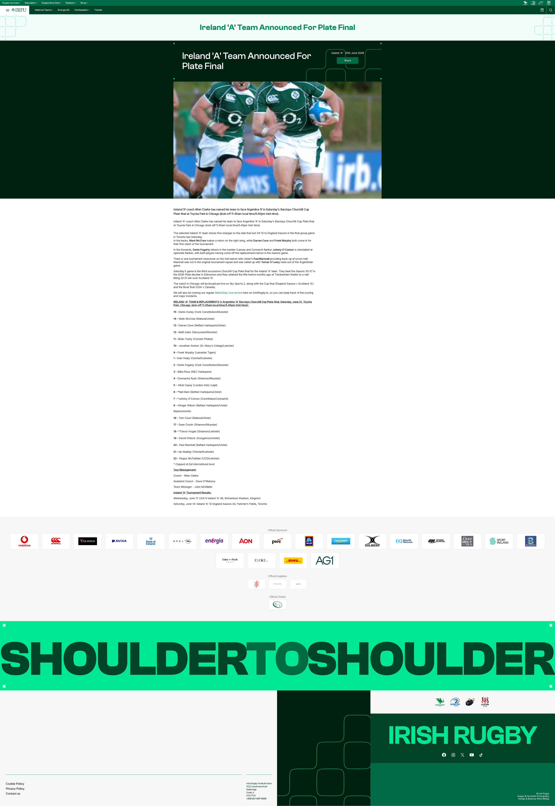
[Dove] (467, 541)
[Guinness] (87, 541)
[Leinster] (533, 3)
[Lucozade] (341, 541)
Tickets (98, 10)
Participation (81, 10)
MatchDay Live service (228, 292)
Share (347, 60)
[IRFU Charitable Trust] (277, 604)
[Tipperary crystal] (277, 584)
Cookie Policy (15, 783)
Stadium (70, 3)
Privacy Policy (15, 788)
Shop (83, 3)
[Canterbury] (56, 541)
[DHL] (293, 560)
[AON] (246, 541)
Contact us (13, 793)
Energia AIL (64, 10)
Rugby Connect (10, 3)
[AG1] (325, 560)
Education (30, 3)
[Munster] (541, 3)
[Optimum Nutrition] (436, 541)
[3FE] (256, 584)
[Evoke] (261, 560)
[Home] (19, 10)
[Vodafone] (24, 541)
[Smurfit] (404, 541)
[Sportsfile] (298, 584)
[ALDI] (309, 541)
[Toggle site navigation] (6, 10)
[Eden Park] (230, 560)
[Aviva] (119, 541)
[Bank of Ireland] (151, 541)
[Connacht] (525, 3)
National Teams (43, 10)
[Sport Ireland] (499, 541)
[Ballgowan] (530, 541)
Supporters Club (51, 3)
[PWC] (277, 541)
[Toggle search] (550, 10)
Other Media (543, 798)
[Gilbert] (372, 541)
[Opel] (182, 541)
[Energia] (214, 541)
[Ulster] (549, 3)
